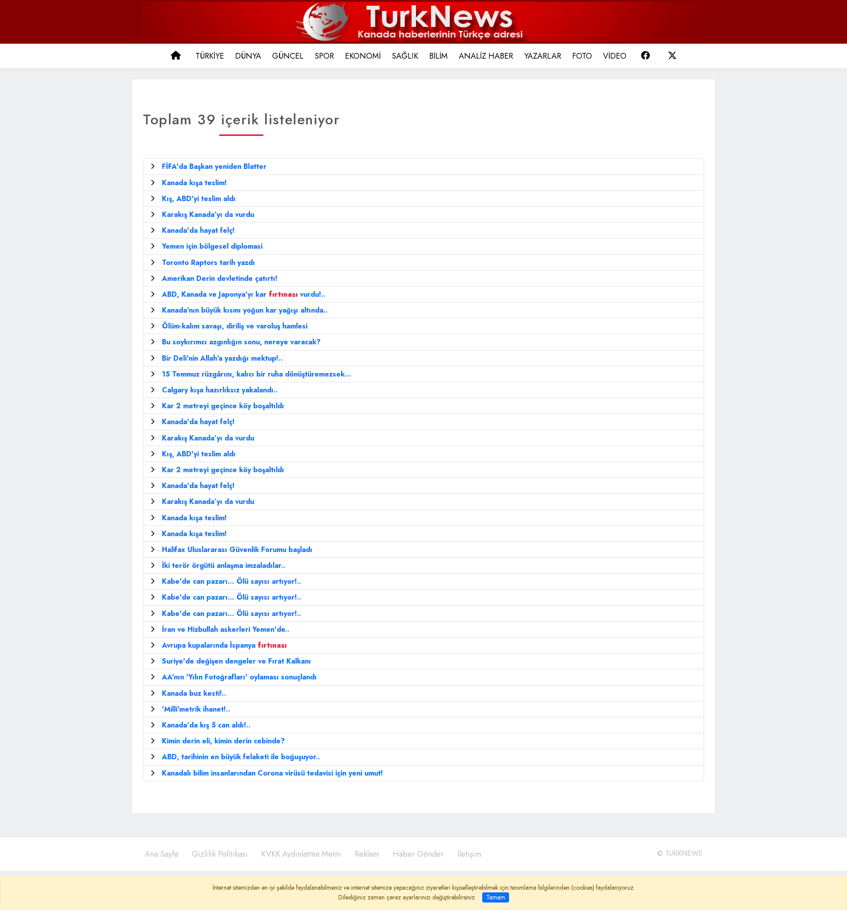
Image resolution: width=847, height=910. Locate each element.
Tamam (495, 897)
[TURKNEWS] (423, 21)
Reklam (367, 854)
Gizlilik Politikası (219, 854)
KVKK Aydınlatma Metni (301, 854)
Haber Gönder (418, 854)
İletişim (469, 854)
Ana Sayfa (161, 854)
